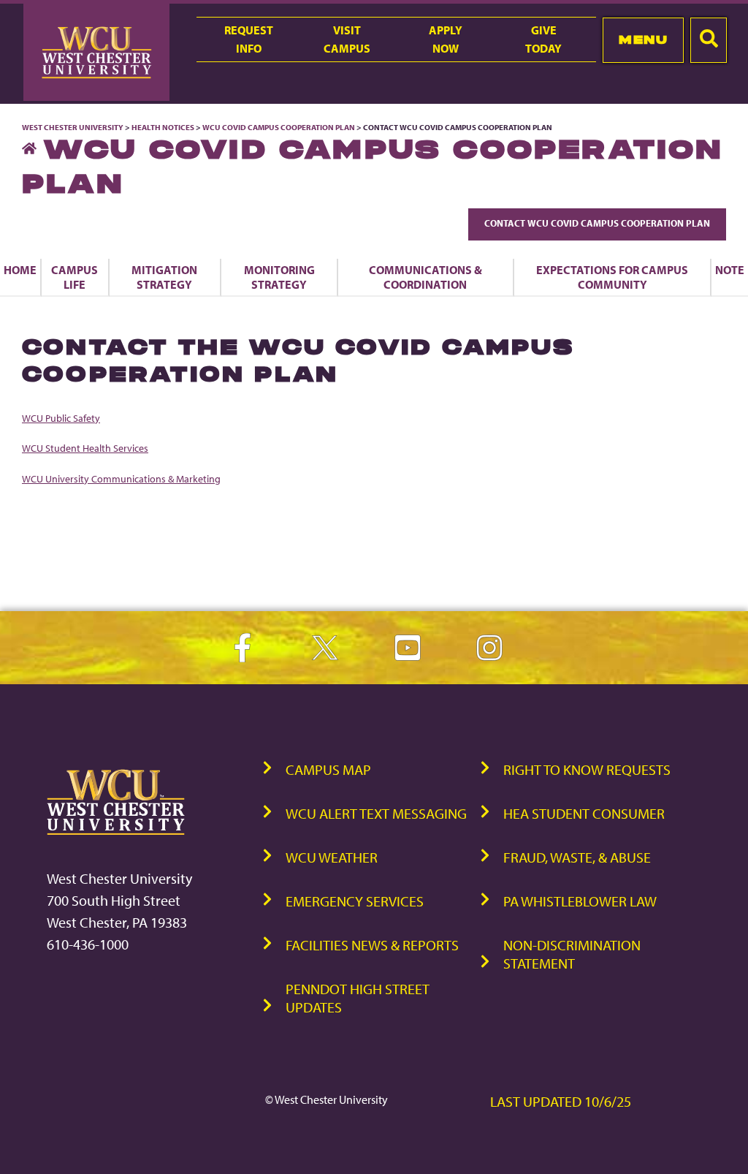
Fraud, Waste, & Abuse (577, 857)
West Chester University (72, 127)
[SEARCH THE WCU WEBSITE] (708, 40)
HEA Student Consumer (584, 813)
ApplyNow (445, 39)
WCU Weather (332, 857)
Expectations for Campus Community (612, 277)
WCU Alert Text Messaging (376, 813)
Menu (643, 39)
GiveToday (543, 39)
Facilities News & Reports (372, 945)
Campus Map (328, 769)
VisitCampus (347, 39)
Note (729, 269)
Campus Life (74, 277)
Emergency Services (355, 901)
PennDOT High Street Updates (358, 998)
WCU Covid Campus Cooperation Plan (278, 127)
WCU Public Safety (61, 418)
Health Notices (162, 127)
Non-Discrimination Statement (572, 954)
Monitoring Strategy (279, 277)
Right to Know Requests (587, 769)
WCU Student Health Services (85, 448)
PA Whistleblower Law (580, 901)
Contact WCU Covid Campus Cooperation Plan (597, 223)
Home (20, 269)
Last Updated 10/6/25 (560, 1101)
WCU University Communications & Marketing (121, 478)
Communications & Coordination (425, 277)
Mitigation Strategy (164, 277)
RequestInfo (248, 39)
